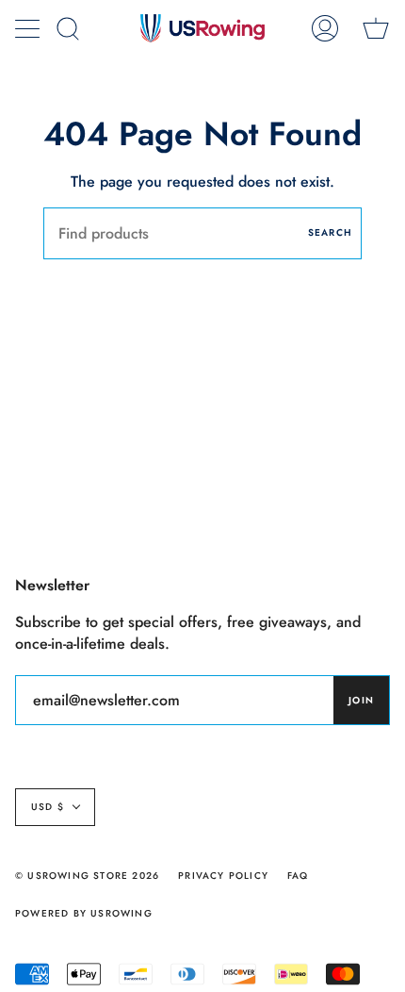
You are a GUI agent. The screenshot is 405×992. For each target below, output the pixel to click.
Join (361, 700)
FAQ (298, 875)
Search (330, 232)
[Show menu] (29, 28)
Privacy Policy (223, 875)
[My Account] (325, 28)
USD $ (47, 807)
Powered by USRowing (84, 913)
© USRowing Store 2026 (87, 875)
